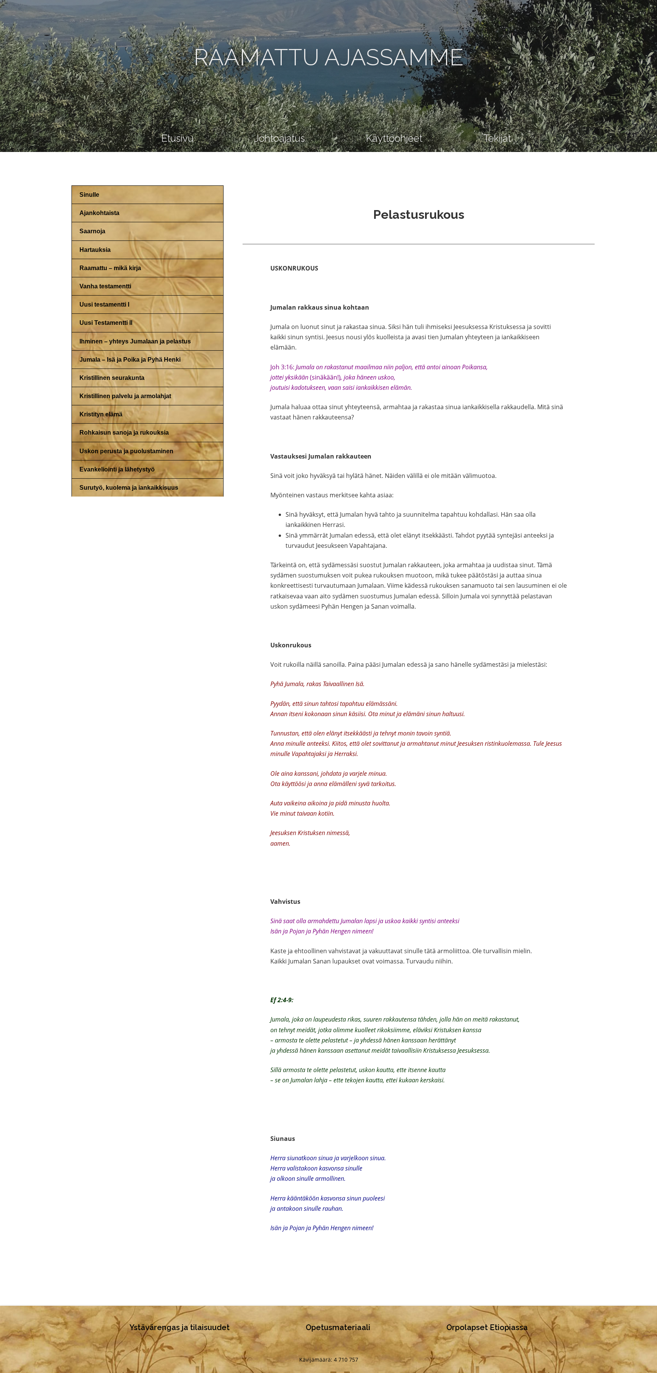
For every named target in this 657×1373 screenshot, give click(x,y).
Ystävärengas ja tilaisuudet (180, 1327)
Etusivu (177, 138)
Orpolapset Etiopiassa (487, 1327)
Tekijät (497, 138)
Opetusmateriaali (338, 1327)
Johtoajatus (279, 138)
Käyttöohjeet (394, 138)
